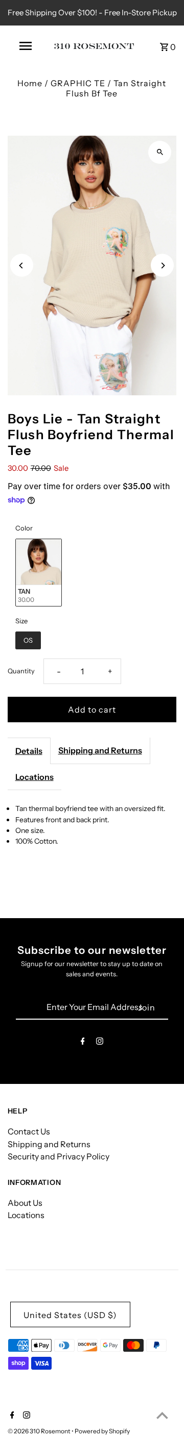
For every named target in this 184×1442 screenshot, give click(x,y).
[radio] (38, 573)
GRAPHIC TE (78, 83)
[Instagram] (99, 1043)
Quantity (21, 671)
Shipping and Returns (100, 750)
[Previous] (21, 265)
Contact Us (29, 1131)
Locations (34, 777)
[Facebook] (83, 1043)
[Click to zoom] (159, 152)
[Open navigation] (25, 46)
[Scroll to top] (162, 1415)
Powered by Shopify (102, 1431)
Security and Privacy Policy (58, 1156)
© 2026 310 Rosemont (40, 1431)
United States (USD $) (70, 1315)
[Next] (162, 265)
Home (29, 83)
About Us (25, 1203)
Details (28, 751)
